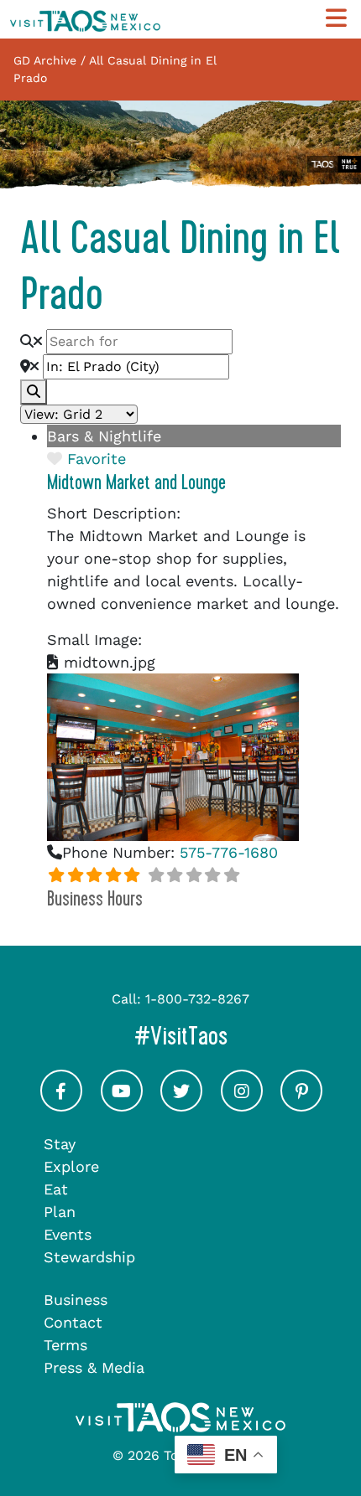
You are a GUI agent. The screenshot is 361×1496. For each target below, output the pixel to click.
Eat (56, 1189)
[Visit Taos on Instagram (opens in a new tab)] (242, 1105)
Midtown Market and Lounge (136, 482)
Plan (60, 1211)
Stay (60, 1144)
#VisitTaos (242, 1035)
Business (75, 1299)
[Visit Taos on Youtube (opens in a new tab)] (122, 1105)
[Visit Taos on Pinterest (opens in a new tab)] (301, 1105)
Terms (65, 1345)
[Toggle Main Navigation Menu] (336, 19)
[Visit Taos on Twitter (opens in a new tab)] (181, 1105)
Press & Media (94, 1367)
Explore (71, 1166)
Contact (73, 1322)
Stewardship (89, 1257)
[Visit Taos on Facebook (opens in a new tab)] (61, 1105)
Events (68, 1234)
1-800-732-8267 (197, 999)
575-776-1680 (229, 852)
